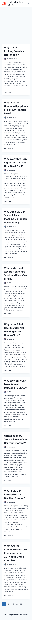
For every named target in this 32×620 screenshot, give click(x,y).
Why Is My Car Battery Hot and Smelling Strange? (15, 494)
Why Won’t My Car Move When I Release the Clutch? (15, 384)
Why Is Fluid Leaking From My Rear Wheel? (14, 51)
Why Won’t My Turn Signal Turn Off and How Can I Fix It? (15, 162)
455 (20, 604)
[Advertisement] (16, 24)
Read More (8, 92)
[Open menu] (28, 3)
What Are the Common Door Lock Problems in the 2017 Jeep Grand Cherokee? (15, 553)
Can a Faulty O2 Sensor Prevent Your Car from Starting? (16, 439)
